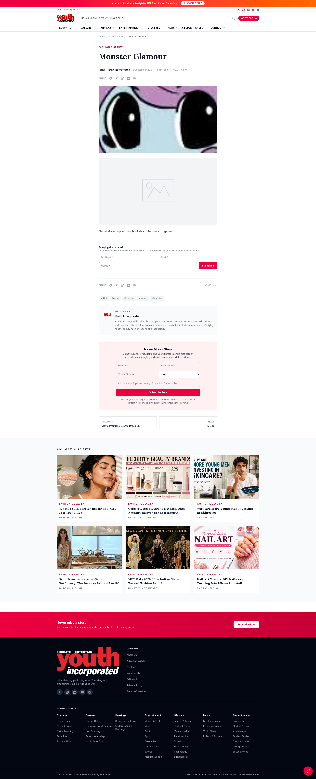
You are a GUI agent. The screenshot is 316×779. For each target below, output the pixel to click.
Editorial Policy (135, 679)
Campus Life (239, 721)
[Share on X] (116, 78)
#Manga (143, 298)
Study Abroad (64, 726)
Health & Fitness (182, 726)
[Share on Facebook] (110, 78)
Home (102, 36)
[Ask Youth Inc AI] (308, 771)
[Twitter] (238, 10)
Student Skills (64, 741)
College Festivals (242, 746)
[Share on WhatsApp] (122, 78)
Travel (177, 741)
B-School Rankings (125, 721)
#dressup (129, 298)
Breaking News (211, 721)
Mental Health (181, 731)
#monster (157, 298)
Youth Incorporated (127, 316)
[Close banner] (311, 3)
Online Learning (65, 731)
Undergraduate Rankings (123, 728)
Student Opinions (242, 726)
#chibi (104, 298)
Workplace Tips (94, 741)
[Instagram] (243, 10)
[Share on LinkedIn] (128, 78)
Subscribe (208, 265)
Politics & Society (212, 736)
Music (148, 726)
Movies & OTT (152, 721)
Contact (131, 667)
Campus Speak (241, 741)
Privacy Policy (134, 685)
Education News (212, 726)
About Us (132, 654)
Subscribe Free (193, 3)
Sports (148, 736)
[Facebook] (258, 10)
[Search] (233, 18)
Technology (180, 751)
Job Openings (93, 731)
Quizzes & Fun (152, 746)
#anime (115, 298)
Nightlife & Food (153, 756)
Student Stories (241, 736)
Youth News (209, 731)
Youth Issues (239, 731)
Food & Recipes (182, 746)
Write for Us (249, 18)
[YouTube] (253, 10)
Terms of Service (136, 691)
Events (148, 751)
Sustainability (181, 756)
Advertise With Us (136, 661)
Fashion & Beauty (117, 36)
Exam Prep (62, 736)
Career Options (94, 721)
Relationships (181, 736)
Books (148, 731)
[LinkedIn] (248, 10)
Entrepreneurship (95, 736)
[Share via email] (134, 78)
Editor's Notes (240, 751)
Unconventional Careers (99, 726)
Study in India (64, 721)
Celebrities (150, 741)
